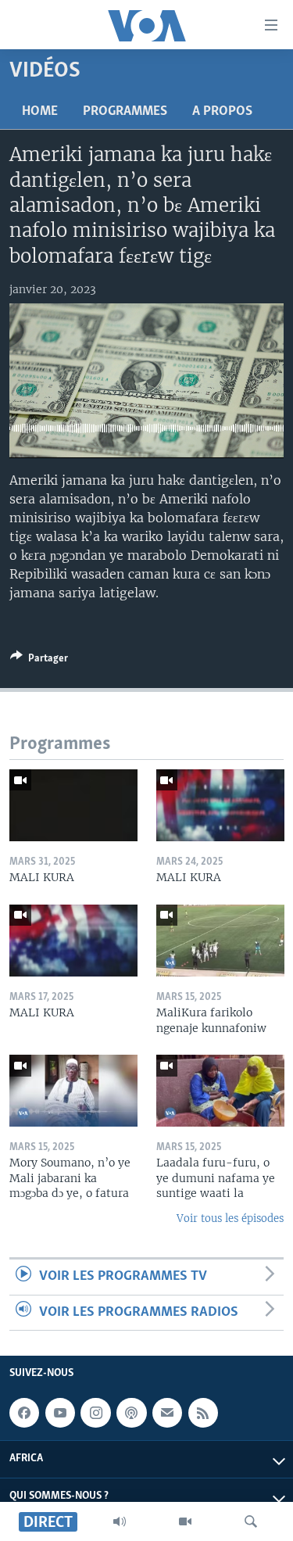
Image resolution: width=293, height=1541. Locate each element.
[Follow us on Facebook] (24, 1413)
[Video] (185, 1521)
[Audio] (119, 1521)
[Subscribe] (167, 1413)
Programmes (125, 112)
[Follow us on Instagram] (95, 1413)
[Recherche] (250, 1521)
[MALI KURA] (73, 805)
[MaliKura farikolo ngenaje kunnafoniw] (220, 941)
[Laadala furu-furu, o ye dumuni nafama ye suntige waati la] (220, 1091)
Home (40, 112)
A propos (222, 112)
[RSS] (203, 1413)
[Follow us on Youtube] (60, 1413)
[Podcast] (131, 1413)
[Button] (39, 661)
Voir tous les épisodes (230, 1218)
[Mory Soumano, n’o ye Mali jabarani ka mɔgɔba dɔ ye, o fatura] (73, 1091)
